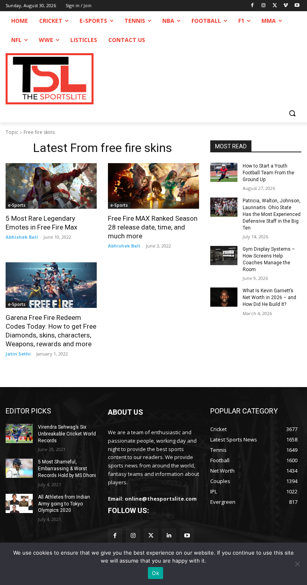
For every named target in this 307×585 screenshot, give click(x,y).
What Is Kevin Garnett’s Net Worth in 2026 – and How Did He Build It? (269, 297)
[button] (292, 113)
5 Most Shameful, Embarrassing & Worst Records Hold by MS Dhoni (67, 468)
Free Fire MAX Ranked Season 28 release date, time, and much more (152, 227)
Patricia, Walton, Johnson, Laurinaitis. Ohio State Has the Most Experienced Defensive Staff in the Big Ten (272, 214)
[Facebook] (252, 5)
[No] (297, 564)
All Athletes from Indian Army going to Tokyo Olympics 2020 (64, 503)
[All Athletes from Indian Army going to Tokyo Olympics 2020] (19, 503)
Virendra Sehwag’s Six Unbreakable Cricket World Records (67, 433)
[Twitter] (151, 536)
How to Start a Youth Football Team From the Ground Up (268, 172)
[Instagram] (263, 5)
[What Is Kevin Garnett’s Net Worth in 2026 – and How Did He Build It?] (223, 297)
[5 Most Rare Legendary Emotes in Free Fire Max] (51, 186)
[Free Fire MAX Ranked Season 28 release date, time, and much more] (153, 186)
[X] (274, 5)
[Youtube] (296, 5)
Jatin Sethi (18, 354)
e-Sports (17, 205)
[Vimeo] (285, 5)
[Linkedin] (169, 536)
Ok (155, 573)
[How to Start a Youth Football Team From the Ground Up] (223, 172)
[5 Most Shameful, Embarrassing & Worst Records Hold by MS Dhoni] (19, 468)
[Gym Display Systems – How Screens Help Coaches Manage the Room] (223, 255)
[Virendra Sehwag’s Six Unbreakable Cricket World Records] (19, 433)
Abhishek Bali (22, 237)
